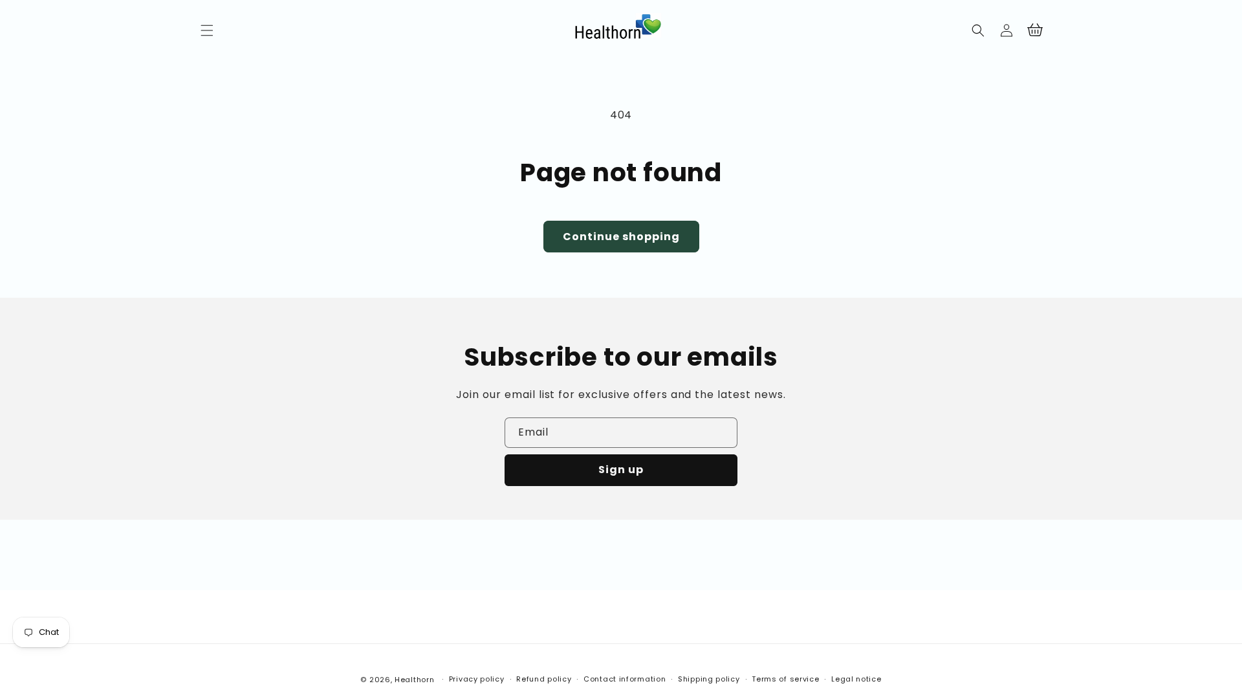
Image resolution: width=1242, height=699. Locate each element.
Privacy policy (477, 679)
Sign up (621, 469)
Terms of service (785, 679)
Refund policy (543, 679)
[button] (207, 30)
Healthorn (414, 679)
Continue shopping (621, 236)
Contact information (624, 679)
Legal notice (856, 679)
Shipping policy (709, 679)
